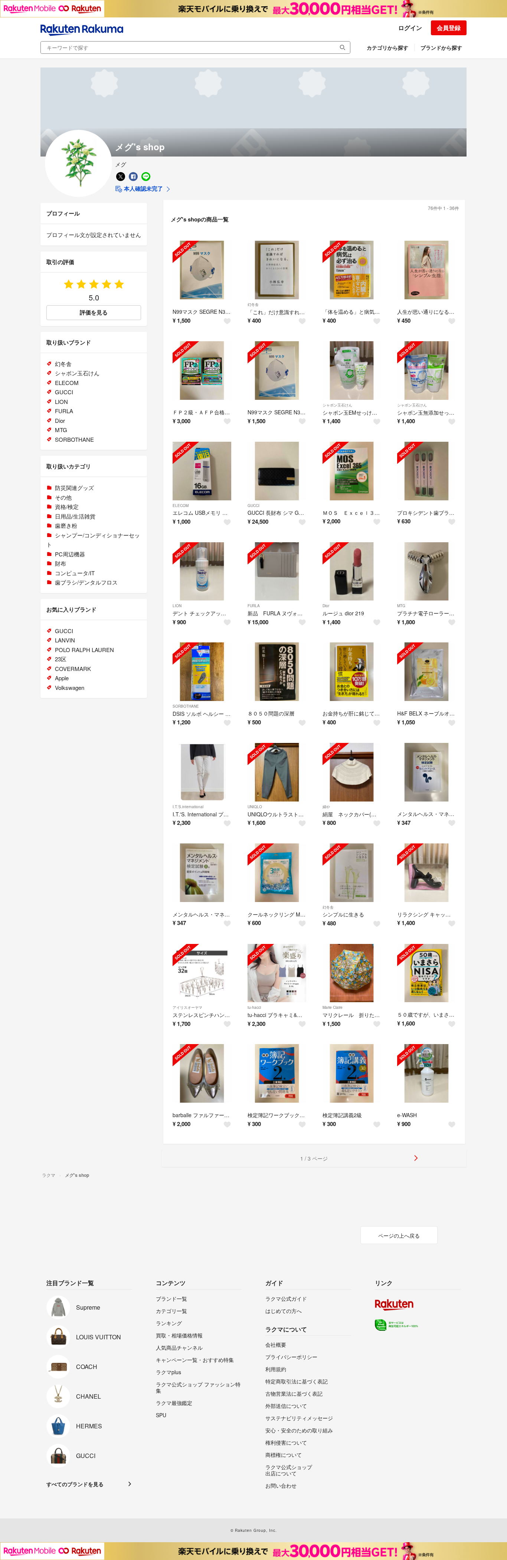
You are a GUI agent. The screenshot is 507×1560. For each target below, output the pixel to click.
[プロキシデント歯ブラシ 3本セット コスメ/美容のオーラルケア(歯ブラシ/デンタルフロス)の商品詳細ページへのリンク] (426, 471)
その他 (63, 497)
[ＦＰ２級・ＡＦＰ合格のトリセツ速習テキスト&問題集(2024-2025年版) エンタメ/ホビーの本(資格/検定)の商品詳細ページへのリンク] (202, 370)
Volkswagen (69, 687)
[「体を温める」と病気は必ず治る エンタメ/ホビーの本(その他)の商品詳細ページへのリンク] (352, 270)
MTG (401, 605)
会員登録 (449, 27)
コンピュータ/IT (75, 573)
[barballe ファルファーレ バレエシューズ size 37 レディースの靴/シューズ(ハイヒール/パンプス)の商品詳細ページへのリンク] (202, 1073)
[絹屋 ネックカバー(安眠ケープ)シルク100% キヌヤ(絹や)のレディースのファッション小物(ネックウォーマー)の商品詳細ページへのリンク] (352, 772)
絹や (326, 806)
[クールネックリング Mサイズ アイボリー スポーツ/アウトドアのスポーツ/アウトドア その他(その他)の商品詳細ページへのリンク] (277, 872)
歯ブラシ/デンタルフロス (86, 582)
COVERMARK (73, 668)
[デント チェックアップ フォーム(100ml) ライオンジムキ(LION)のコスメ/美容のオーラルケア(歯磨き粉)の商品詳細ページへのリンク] (202, 571)
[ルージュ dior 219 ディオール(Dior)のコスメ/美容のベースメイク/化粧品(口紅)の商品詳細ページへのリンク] (352, 571)
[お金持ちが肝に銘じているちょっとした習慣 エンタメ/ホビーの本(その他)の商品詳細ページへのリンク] (352, 671)
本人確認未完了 (142, 188)
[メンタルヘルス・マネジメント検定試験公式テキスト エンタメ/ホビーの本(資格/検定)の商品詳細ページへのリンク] (426, 772)
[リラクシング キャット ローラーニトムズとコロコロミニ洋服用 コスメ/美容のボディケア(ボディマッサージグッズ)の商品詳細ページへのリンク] (426, 872)
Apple (62, 678)
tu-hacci (254, 1007)
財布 (60, 563)
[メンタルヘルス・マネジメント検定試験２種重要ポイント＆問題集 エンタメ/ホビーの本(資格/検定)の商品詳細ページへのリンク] (202, 872)
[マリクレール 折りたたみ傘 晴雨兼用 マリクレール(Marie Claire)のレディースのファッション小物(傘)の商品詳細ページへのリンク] (352, 973)
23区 (60, 659)
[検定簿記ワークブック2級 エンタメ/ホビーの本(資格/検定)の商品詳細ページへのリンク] (277, 1073)
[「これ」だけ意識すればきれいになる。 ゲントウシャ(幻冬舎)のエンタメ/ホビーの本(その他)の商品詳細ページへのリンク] (277, 270)
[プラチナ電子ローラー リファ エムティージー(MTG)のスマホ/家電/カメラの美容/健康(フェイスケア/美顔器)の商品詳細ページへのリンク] (426, 571)
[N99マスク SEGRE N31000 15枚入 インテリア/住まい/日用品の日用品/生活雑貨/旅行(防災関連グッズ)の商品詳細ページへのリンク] (202, 270)
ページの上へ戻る (399, 1235)
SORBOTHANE (186, 706)
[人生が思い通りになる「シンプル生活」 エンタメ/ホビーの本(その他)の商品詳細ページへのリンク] (426, 270)
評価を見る (94, 312)
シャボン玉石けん (337, 405)
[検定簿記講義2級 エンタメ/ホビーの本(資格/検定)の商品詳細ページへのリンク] (352, 1073)
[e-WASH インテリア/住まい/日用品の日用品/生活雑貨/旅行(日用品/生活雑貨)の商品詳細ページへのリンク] (426, 1073)
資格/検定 (67, 506)
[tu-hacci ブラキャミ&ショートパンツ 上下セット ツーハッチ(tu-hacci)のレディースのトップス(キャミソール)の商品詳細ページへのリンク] (277, 973)
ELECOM (181, 505)
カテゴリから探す (387, 47)
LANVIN (65, 640)
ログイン (410, 27)
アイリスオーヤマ (187, 1007)
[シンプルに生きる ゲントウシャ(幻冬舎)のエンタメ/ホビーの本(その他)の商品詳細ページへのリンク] (352, 872)
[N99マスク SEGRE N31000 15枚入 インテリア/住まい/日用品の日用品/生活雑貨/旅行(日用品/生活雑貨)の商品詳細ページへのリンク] (277, 370)
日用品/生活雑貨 (75, 516)
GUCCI (253, 505)
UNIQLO (255, 806)
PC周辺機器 (70, 554)
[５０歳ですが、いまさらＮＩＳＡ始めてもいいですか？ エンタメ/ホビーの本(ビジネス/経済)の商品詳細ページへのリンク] (426, 973)
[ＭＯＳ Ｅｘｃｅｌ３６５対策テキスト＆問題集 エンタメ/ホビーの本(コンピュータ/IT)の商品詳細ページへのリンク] (352, 471)
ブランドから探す (441, 47)
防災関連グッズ (74, 487)
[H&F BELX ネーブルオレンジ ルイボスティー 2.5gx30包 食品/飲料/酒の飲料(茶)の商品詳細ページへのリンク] (426, 671)
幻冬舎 (253, 304)
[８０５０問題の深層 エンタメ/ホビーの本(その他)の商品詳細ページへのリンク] (277, 671)
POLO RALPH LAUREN (84, 650)
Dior (326, 605)
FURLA (254, 605)
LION (177, 605)
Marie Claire (333, 1007)
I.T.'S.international (188, 806)
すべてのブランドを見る (75, 1484)
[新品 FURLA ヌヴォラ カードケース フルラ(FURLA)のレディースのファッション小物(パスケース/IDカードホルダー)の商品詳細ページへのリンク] (277, 571)
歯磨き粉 (66, 525)
